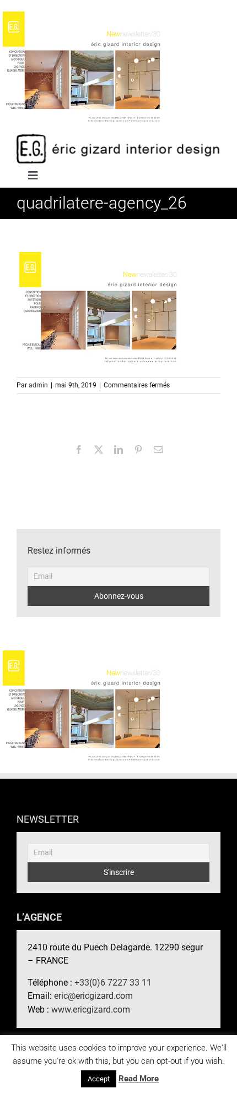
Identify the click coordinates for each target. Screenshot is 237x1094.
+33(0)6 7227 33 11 (113, 982)
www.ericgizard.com (90, 1009)
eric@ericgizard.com (93, 996)
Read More (138, 1079)
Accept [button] (99, 1079)
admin (38, 385)
